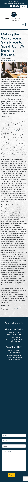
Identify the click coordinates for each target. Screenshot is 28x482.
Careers (23, 6)
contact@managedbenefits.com (14, 3)
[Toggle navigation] (23, 24)
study (15, 130)
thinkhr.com (18, 309)
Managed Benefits (9, 60)
